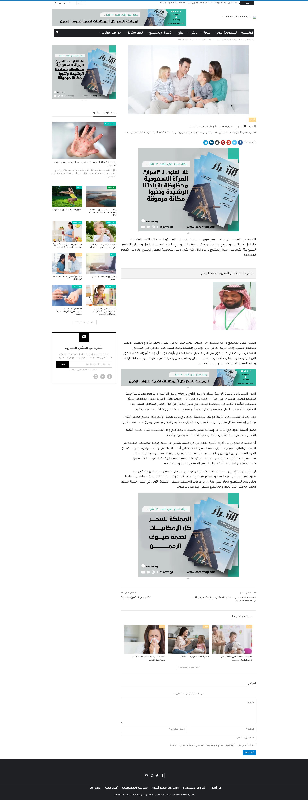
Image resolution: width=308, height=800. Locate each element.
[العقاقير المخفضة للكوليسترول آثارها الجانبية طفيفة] (67, 295)
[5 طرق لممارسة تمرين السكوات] (67, 196)
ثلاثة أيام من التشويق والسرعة (136, 597)
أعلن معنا (111, 788)
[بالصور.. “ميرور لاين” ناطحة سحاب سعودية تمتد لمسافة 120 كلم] (101, 196)
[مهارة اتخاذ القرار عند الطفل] (188, 639)
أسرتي (252, 120)
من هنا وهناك (111, 33)
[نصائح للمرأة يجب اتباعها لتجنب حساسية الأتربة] (144, 639)
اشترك (62, 364)
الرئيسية (247, 33)
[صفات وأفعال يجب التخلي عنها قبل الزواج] (67, 263)
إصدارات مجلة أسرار (165, 788)
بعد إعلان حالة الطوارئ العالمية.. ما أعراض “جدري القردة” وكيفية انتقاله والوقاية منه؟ (198, 3)
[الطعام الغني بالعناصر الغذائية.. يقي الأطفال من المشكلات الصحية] (101, 295)
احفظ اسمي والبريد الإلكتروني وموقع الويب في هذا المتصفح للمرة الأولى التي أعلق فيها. (211, 746)
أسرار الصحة (110, 124)
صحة (206, 33)
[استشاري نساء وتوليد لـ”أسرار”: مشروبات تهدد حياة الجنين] (67, 231)
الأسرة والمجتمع (160, 33)
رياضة (79, 187)
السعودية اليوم (227, 33)
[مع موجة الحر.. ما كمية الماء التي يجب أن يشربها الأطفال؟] (101, 231)
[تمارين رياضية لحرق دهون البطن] (101, 263)
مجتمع (79, 254)
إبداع (181, 33)
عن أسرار (216, 788)
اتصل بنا (95, 788)
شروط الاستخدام (194, 788)
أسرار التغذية (77, 222)
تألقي (193, 33)
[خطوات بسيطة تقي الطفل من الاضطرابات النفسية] (232, 639)
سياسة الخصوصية (135, 788)
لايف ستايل (135, 33)
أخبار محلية (111, 187)
